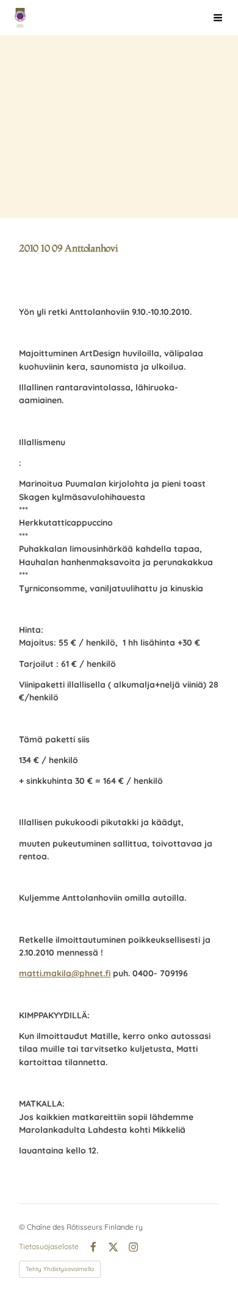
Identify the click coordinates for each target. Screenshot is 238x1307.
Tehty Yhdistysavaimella (60, 1269)
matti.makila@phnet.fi (64, 973)
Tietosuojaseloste (49, 1246)
